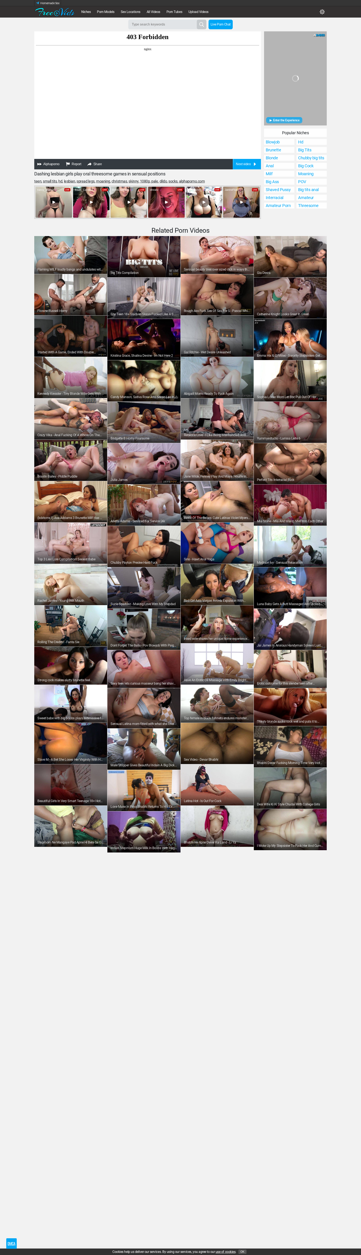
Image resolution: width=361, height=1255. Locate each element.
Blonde (272, 157)
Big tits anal (308, 189)
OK (242, 1251)
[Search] (201, 24)
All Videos (153, 12)
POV (302, 181)
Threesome (308, 205)
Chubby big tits (311, 157)
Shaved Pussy (278, 189)
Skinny (133, 181)
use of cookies (225, 1252)
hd (60, 181)
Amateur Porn (278, 205)
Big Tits (304, 149)
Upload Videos (198, 12)
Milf (269, 173)
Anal (270, 165)
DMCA (11, 1243)
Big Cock (305, 165)
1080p (145, 181)
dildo (163, 181)
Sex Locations (130, 12)
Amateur (306, 197)
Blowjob (273, 141)
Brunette (273, 149)
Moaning (103, 181)
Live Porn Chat (221, 24)
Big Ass (272, 181)
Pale (154, 181)
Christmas (119, 181)
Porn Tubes (174, 12)
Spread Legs (85, 181)
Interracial (274, 197)
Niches (86, 12)
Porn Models (105, 12)
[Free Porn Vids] (55, 12)
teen (37, 181)
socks (173, 181)
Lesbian (69, 181)
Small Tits (50, 181)
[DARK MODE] (322, 11)
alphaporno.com (192, 181)
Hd (300, 141)
